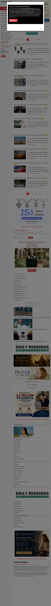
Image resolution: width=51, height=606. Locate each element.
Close (41, 29)
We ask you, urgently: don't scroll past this (19, 6)
